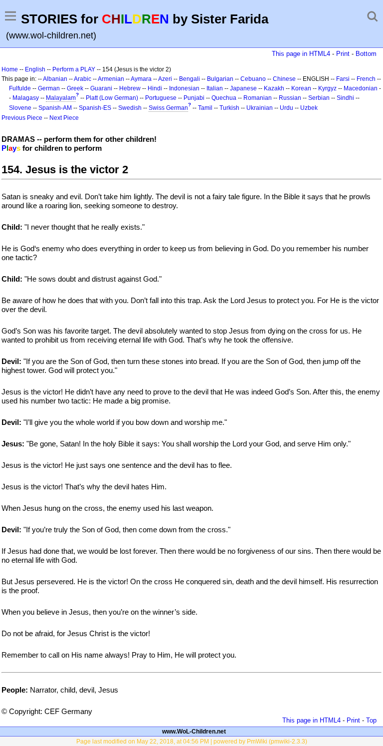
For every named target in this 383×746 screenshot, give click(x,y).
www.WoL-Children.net (194, 731)
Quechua (223, 97)
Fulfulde (20, 88)
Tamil (205, 107)
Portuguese (161, 97)
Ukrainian (259, 107)
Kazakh (274, 88)
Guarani (101, 88)
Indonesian (184, 88)
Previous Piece (21, 117)
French (366, 78)
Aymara (141, 78)
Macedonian (361, 88)
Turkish (229, 107)
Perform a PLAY (73, 69)
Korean (301, 88)
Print (343, 53)
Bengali (189, 78)
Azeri (165, 78)
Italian (214, 88)
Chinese (284, 78)
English (35, 69)
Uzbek (309, 107)
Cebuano (253, 78)
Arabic (82, 78)
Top (371, 720)
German (49, 88)
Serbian (319, 97)
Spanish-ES (95, 107)
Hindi (155, 88)
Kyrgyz (327, 88)
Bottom (366, 53)
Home (9, 69)
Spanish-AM (55, 107)
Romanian (257, 97)
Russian (290, 97)
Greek (75, 88)
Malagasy (25, 97)
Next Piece (64, 117)
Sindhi (345, 97)
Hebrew (130, 88)
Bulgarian (220, 78)
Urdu (286, 107)
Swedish (130, 107)
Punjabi (194, 97)
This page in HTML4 (301, 53)
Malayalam (61, 97)
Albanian (55, 78)
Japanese (243, 88)
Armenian (111, 78)
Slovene (20, 107)
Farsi (343, 78)
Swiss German (168, 107)
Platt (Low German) (112, 97)
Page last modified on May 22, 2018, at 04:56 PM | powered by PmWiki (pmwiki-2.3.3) (191, 741)
